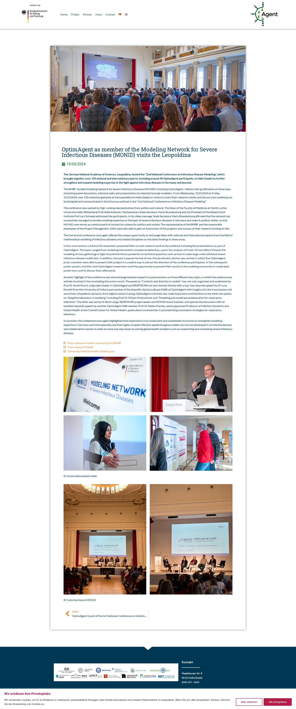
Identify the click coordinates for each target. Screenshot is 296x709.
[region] (148, 699)
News (98, 14)
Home (63, 14)
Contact (110, 14)
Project (75, 14)
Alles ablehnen (249, 701)
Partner (87, 14)
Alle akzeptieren (278, 701)
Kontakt (187, 662)
